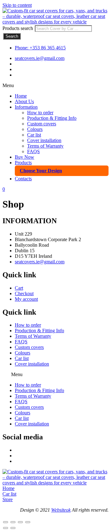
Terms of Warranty (45, 146)
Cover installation (44, 140)
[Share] (20, 522)
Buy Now (24, 157)
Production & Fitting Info (51, 118)
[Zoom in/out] (5, 522)
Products (23, 162)
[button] (55, 85)
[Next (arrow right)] (12, 528)
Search (12, 36)
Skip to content (17, 5)
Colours (35, 129)
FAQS (33, 151)
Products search (18, 28)
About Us (24, 101)
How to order (40, 112)
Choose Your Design (41, 170)
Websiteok (61, 510)
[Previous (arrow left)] (5, 528)
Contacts (23, 178)
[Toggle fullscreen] (12, 522)
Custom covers (41, 123)
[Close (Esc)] (27, 522)
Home (21, 95)
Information (26, 107)
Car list (34, 134)
